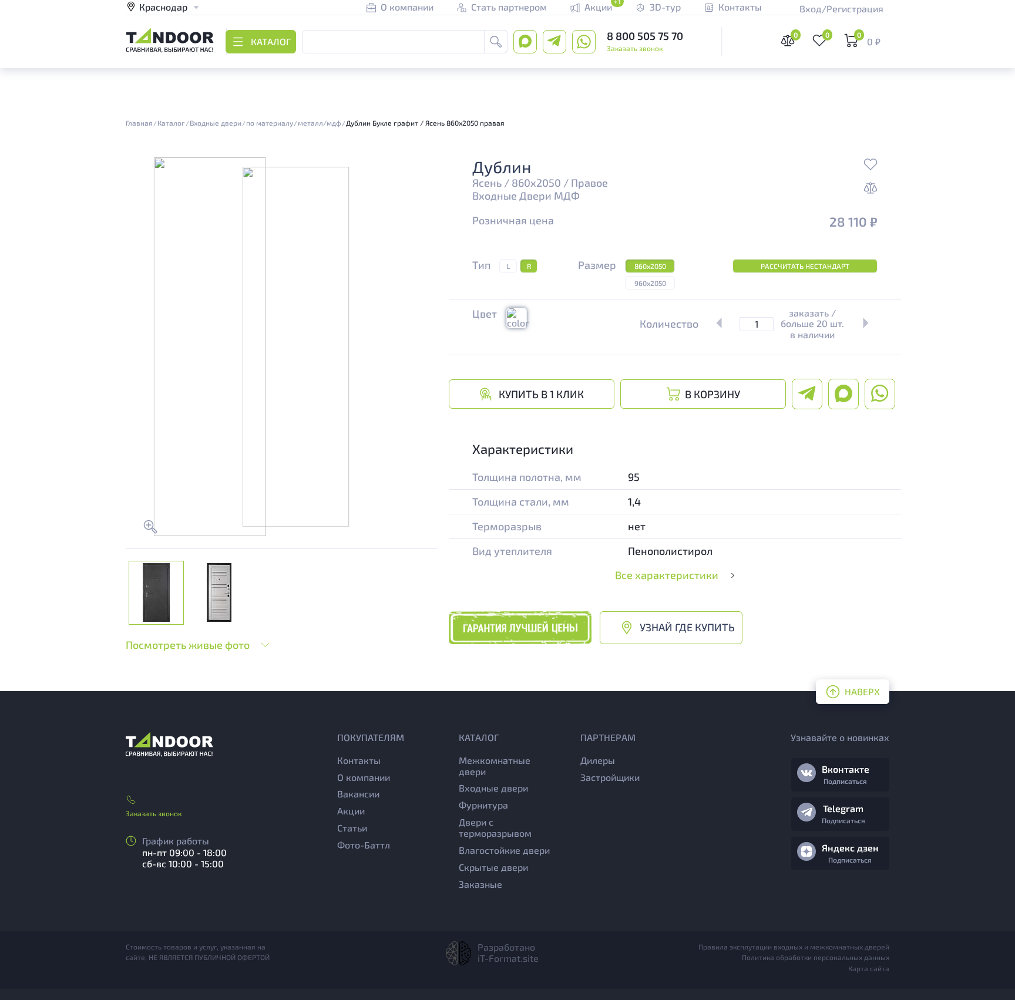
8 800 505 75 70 (645, 35)
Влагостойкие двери (504, 850)
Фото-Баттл (363, 844)
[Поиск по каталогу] (496, 41)
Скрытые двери (493, 867)
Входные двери (493, 787)
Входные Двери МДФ (526, 196)
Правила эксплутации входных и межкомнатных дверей (793, 946)
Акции (351, 810)
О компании (363, 777)
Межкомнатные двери (494, 766)
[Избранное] (870, 165)
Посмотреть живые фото (188, 644)
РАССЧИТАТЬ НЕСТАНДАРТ (805, 266)
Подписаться (845, 781)
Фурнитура (483, 804)
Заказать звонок (635, 48)
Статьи (352, 827)
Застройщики (610, 777)
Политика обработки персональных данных (815, 957)
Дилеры (597, 760)
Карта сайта (868, 968)
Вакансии (358, 793)
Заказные (480, 884)
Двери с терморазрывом (495, 827)
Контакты (359, 760)
